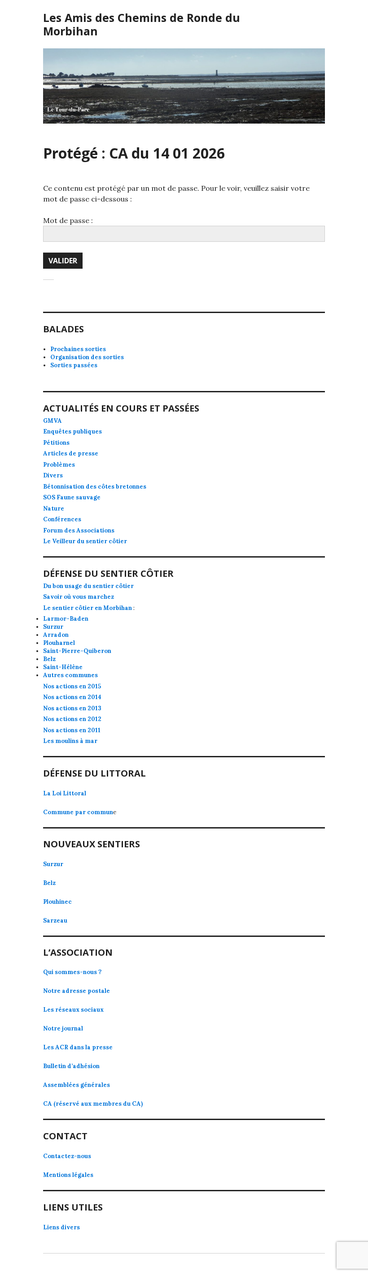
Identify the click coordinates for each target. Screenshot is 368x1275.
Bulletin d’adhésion (71, 1066)
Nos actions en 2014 (72, 697)
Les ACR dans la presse (78, 1047)
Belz (49, 659)
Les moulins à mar (70, 741)
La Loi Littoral (64, 793)
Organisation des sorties (87, 357)
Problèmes (59, 464)
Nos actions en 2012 (72, 719)
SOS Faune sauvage (72, 497)
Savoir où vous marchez (78, 597)
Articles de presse (70, 453)
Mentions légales (68, 1175)
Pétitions (56, 442)
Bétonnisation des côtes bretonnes (94, 486)
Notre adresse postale (76, 991)
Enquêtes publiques (72, 431)
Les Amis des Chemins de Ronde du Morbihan (141, 24)
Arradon (56, 635)
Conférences (62, 519)
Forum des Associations (78, 530)
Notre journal (63, 1028)
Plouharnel (59, 643)
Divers (53, 475)
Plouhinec (57, 902)
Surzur (53, 627)
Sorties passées (73, 365)
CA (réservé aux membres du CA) (93, 1104)
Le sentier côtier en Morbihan (87, 608)
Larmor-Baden (65, 618)
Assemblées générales (76, 1085)
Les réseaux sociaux (73, 1009)
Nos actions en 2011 (72, 730)
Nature (53, 508)
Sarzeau (55, 920)
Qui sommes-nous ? (72, 972)
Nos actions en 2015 (72, 686)
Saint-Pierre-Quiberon (77, 651)
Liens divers (61, 1227)
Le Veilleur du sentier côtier (85, 541)
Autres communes (70, 675)
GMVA (52, 421)
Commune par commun (78, 812)
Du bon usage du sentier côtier (88, 586)
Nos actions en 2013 (72, 708)
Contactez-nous (67, 1156)
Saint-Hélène (63, 667)
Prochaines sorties (78, 349)
